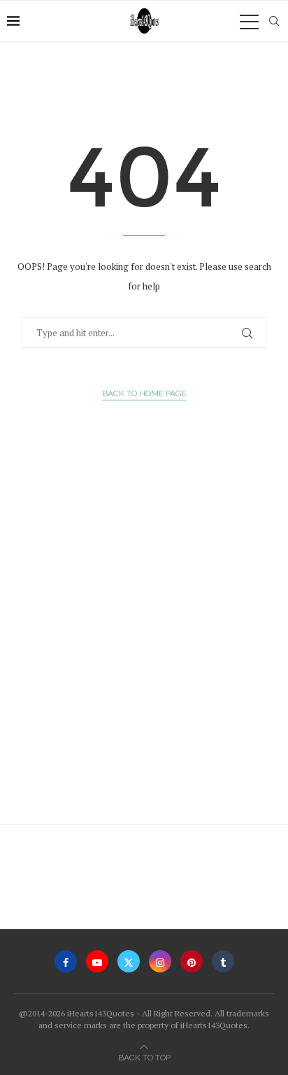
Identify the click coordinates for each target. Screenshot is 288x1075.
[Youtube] (97, 961)
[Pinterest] (191, 961)
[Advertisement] (144, 645)
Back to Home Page (144, 393)
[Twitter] (128, 961)
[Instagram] (160, 961)
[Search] (274, 21)
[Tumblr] (223, 961)
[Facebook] (66, 961)
